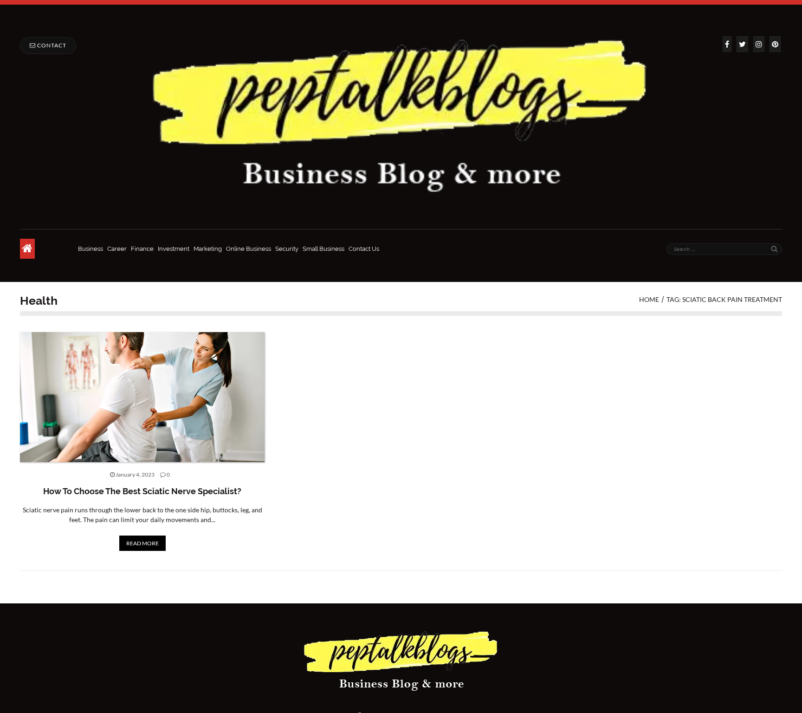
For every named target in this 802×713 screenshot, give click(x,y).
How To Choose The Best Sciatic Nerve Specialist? (142, 491)
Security (286, 248)
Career (117, 248)
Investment (173, 248)
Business (90, 248)
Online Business (248, 248)
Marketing (208, 248)
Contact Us (364, 248)
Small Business (323, 248)
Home (649, 299)
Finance (142, 248)
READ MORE (142, 543)
